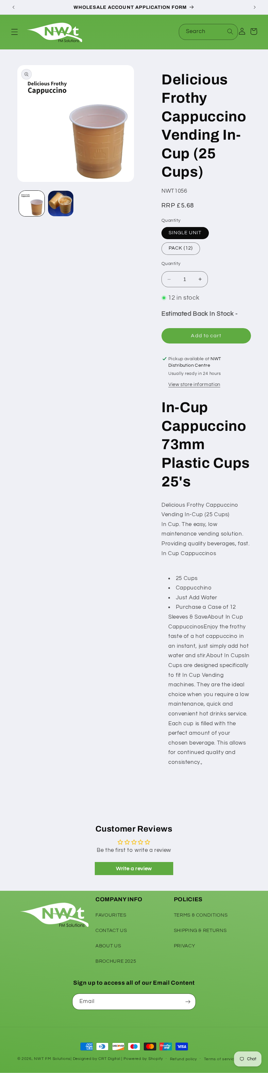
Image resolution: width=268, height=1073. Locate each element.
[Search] (230, 31)
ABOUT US (108, 945)
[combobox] (208, 32)
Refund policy (183, 1059)
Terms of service (220, 1059)
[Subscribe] (187, 1002)
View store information (194, 384)
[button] (14, 31)
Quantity (170, 263)
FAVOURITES (110, 915)
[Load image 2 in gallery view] (61, 203)
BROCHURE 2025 (115, 961)
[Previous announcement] (13, 7)
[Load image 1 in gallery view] (31, 203)
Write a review (134, 868)
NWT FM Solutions (52, 1059)
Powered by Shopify (143, 1059)
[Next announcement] (254, 7)
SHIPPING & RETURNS (200, 930)
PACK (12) (181, 248)
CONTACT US (111, 930)
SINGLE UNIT (185, 232)
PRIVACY (184, 945)
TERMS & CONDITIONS (200, 915)
